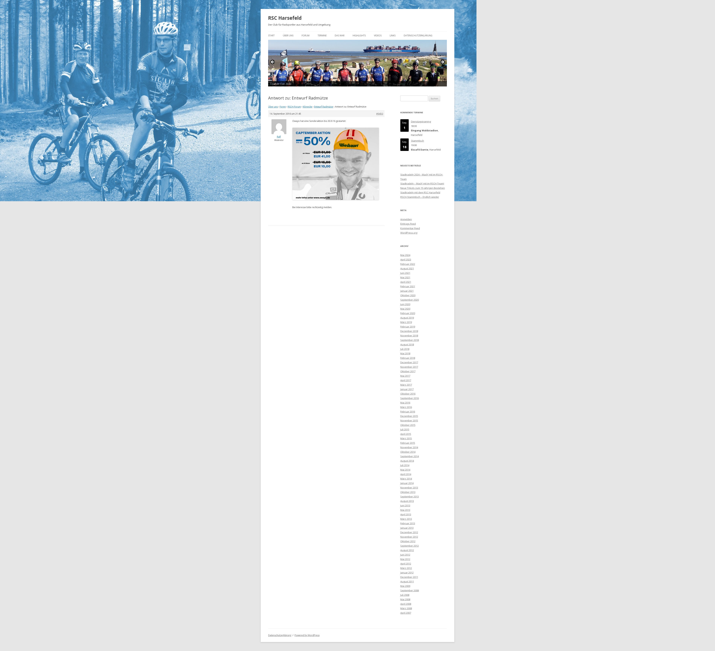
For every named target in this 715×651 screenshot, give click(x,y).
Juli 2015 (404, 429)
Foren (283, 106)
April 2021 (405, 282)
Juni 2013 (405, 505)
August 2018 (407, 344)
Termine (322, 35)
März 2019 (406, 322)
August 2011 (407, 581)
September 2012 (409, 545)
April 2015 (405, 434)
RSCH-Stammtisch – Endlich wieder (419, 197)
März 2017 (406, 384)
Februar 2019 (407, 326)
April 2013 (405, 514)
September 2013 (409, 496)
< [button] (273, 62)
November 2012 (409, 536)
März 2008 (406, 608)
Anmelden (406, 219)
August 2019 (407, 317)
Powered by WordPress (307, 635)
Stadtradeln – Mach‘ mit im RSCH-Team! (422, 183)
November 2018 (409, 335)
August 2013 (407, 501)
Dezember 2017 (409, 362)
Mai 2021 (405, 277)
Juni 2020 (405, 304)
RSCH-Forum (294, 106)
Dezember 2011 (409, 577)
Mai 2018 (405, 353)
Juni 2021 (405, 273)
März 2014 (406, 478)
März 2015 (406, 438)
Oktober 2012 (407, 541)
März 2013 (406, 519)
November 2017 (409, 367)
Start (271, 35)
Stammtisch (417, 140)
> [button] (442, 62)
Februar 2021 (407, 286)
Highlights (359, 35)
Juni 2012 (405, 554)
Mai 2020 (405, 308)
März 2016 (406, 407)
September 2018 (409, 340)
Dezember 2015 (409, 416)
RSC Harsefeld (285, 18)
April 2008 (405, 604)
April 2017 (405, 380)
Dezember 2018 (409, 331)
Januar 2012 (407, 572)
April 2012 (405, 563)
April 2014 (405, 474)
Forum (305, 35)
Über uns (288, 35)
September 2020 (409, 299)
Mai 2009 (405, 586)
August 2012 (407, 550)
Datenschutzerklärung (418, 35)
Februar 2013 (407, 523)
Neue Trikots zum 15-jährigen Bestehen (422, 188)
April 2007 (405, 612)
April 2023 (405, 259)
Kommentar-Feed (410, 228)
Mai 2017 (405, 375)
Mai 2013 (405, 510)
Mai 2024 (405, 255)
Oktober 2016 (407, 393)
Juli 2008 (404, 595)
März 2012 (406, 568)
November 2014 (409, 447)
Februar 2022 (407, 264)
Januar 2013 (407, 528)
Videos (378, 35)
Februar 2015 (407, 443)
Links (392, 35)
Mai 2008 (405, 599)
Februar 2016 (407, 411)
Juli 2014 (404, 465)
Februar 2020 (407, 313)
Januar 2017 (407, 389)
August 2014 (407, 460)
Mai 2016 (405, 402)
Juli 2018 (404, 349)
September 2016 (409, 398)
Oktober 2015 (407, 425)
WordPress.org (408, 232)
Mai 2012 (405, 559)
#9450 (379, 113)
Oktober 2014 (407, 452)
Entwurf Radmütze (323, 106)
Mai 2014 (405, 469)
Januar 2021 (407, 291)
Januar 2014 (407, 483)
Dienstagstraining (421, 121)
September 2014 (409, 456)
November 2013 (409, 487)
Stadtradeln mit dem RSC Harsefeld (420, 192)
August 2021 (407, 268)
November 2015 (409, 420)
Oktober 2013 (407, 492)
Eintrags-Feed (408, 223)
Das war (339, 35)
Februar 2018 (407, 358)
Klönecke (307, 106)
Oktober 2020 (407, 295)
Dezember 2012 (409, 532)
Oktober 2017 (407, 371)
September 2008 (409, 590)
